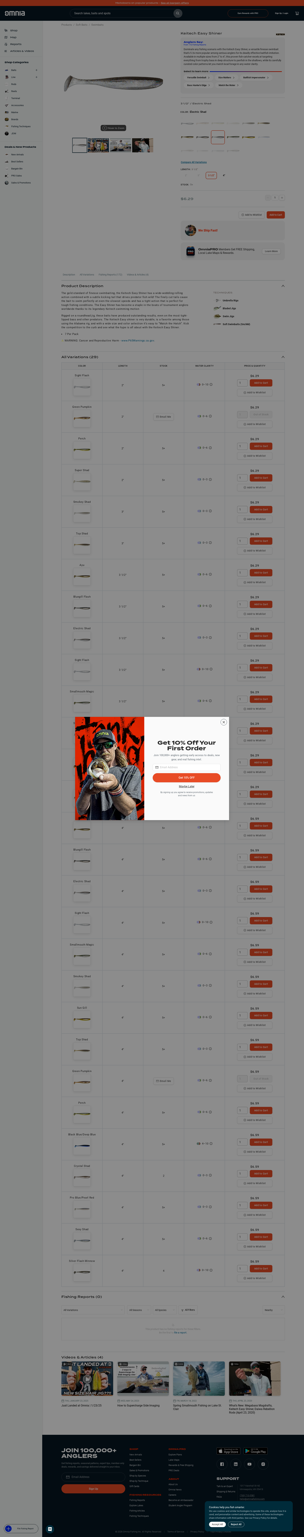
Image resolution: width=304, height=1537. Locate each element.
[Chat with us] (50, 1529)
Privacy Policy (260, 1518)
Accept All (217, 1524)
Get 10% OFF (187, 777)
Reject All (236, 1524)
